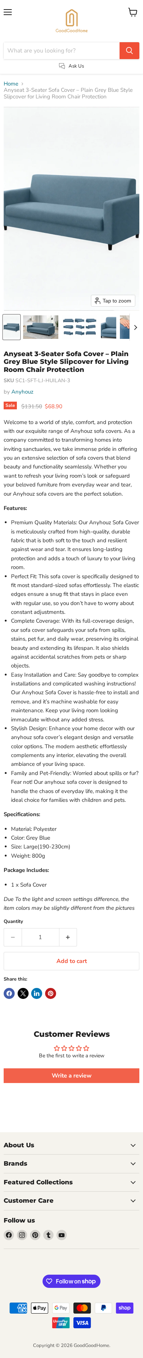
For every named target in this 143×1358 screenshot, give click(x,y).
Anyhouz (22, 391)
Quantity (13, 921)
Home (11, 84)
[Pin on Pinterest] (50, 993)
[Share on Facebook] (9, 993)
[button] (11, 327)
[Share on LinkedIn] (36, 993)
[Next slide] (135, 327)
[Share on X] (23, 993)
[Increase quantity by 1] (68, 937)
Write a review (72, 1076)
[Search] (129, 50)
